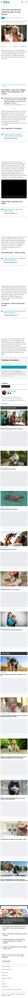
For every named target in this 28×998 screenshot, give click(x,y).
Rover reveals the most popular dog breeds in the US (15, 934)
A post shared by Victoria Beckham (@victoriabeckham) (15, 259)
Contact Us (4, 983)
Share (4, 46)
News (3, 18)
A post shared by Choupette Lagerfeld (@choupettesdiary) (13, 135)
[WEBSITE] (11, 393)
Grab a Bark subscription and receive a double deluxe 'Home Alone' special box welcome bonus (14, 920)
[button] (1, 2)
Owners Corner (4, 6)
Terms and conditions (6, 966)
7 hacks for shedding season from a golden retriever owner (15, 947)
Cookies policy (5, 975)
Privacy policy (4, 972)
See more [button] (14, 108)
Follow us (17, 46)
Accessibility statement (7, 978)
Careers (3, 981)
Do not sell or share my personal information (11, 989)
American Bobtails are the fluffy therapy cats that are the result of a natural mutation (14, 941)
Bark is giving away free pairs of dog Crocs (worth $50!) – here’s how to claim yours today (15, 928)
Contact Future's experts (7, 969)
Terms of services (16, 370)
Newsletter (24, 46)
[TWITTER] (8, 393)
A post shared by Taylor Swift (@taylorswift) (13, 210)
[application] (14, 188)
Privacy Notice (18, 372)
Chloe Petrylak (10, 17)
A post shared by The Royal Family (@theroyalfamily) (15, 312)
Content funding (5, 986)
